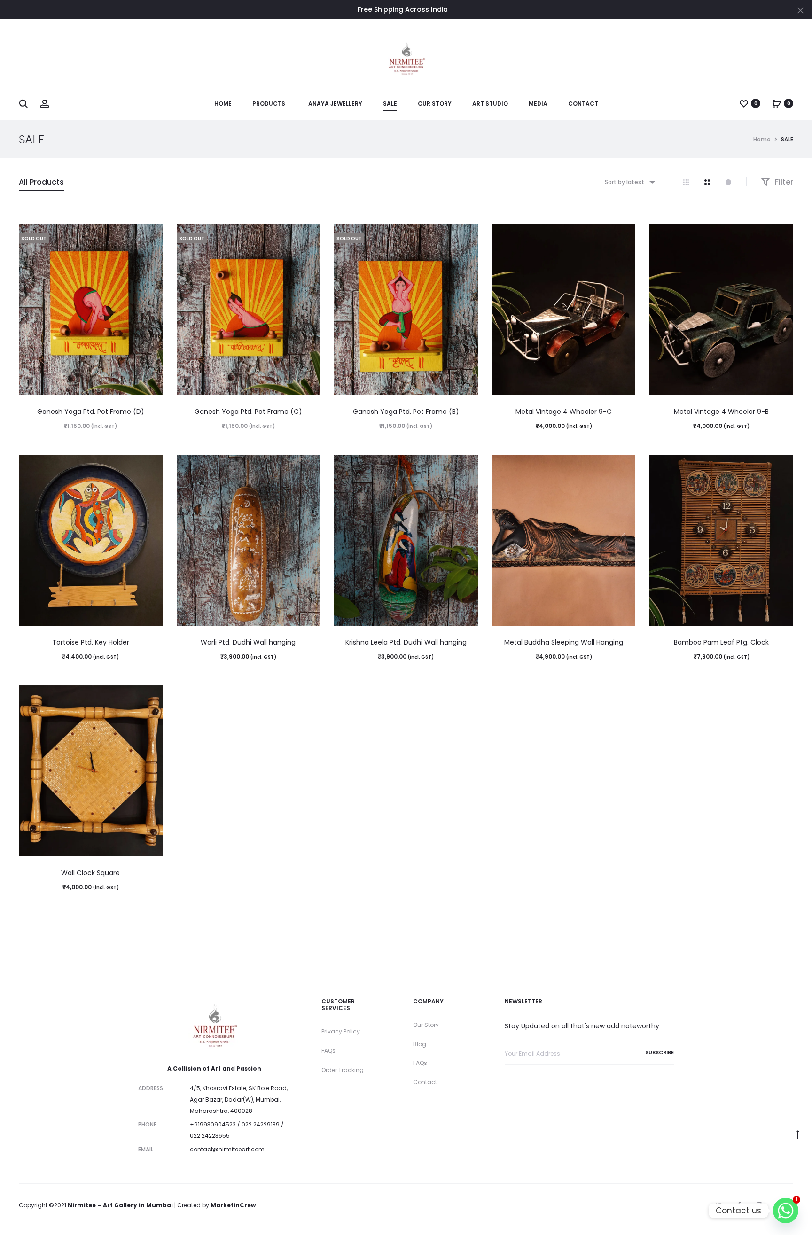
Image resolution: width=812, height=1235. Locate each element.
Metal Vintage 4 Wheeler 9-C (563, 411)
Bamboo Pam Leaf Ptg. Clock (721, 642)
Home (223, 104)
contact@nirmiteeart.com (227, 1149)
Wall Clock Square (90, 873)
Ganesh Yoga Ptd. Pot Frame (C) (248, 411)
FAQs (328, 1051)
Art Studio (490, 104)
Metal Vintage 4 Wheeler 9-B (721, 411)
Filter (783, 182)
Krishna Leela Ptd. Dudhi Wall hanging (406, 642)
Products (268, 104)
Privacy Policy (340, 1031)
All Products (41, 182)
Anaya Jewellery (335, 104)
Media (538, 104)
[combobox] (629, 182)
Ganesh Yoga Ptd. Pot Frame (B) (406, 411)
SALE (390, 104)
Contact (583, 104)
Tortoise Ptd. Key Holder (90, 642)
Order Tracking (342, 1070)
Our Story (435, 104)
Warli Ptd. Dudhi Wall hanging (248, 642)
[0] (744, 103)
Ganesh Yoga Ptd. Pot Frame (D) (90, 411)
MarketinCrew (233, 1205)
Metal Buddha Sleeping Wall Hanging (563, 642)
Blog (419, 1044)
